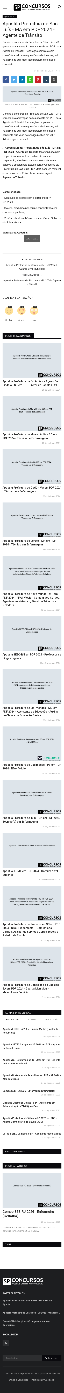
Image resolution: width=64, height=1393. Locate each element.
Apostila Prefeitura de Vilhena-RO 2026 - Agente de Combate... (28, 1214)
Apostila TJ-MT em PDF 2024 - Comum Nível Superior (30, 872)
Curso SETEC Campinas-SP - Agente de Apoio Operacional (26, 1323)
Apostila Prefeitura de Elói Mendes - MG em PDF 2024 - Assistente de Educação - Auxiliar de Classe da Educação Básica (31, 711)
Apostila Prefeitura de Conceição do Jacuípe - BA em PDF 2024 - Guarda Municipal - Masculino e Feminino (31, 988)
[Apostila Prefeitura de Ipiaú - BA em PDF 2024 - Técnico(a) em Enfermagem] (32, 797)
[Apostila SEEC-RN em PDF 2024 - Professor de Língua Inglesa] (32, 633)
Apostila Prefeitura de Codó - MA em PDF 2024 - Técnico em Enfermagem (32, 489)
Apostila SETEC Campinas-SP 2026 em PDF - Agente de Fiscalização (31, 1046)
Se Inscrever (52, 1358)
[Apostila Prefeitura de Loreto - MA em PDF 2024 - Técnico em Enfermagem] (32, 519)
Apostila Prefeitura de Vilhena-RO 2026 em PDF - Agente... (27, 1302)
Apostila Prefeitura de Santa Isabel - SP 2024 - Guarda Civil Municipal (32, 267)
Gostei (8, 320)
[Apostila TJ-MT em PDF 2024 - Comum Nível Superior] (32, 850)
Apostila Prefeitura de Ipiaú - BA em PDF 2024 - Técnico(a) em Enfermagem (32, 819)
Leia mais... (32, 238)
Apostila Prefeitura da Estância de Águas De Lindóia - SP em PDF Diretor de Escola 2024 (30, 383)
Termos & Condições (17, 1379)
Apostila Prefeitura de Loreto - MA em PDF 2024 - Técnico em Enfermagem (29, 542)
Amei (21, 320)
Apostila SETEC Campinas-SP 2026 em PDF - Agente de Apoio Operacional (31, 1062)
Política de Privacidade (42, 1379)
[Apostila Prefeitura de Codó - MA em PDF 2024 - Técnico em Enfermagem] (32, 466)
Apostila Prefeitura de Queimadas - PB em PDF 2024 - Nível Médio (32, 766)
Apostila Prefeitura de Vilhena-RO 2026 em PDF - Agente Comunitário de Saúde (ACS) (30, 1120)
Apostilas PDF (10, 16)
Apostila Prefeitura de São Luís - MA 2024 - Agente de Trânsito (32, 282)
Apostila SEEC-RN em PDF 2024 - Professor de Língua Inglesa (32, 656)
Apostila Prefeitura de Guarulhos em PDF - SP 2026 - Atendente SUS (32, 1077)
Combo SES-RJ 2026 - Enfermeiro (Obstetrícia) (29, 1091)
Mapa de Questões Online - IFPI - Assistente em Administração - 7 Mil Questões (29, 1104)
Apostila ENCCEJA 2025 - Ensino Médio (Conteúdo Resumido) (31, 1031)
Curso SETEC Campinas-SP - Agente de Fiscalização (32, 1133)
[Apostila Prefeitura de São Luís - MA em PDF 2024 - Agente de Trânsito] (32, 94)
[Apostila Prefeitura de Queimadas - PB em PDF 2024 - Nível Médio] (32, 743)
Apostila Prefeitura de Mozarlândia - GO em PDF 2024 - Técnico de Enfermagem (30, 436)
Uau (34, 320)
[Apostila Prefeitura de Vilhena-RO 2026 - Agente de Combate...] (32, 1190)
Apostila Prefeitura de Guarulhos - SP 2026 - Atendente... (32, 1312)
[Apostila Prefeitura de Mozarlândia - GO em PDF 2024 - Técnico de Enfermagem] (32, 413)
